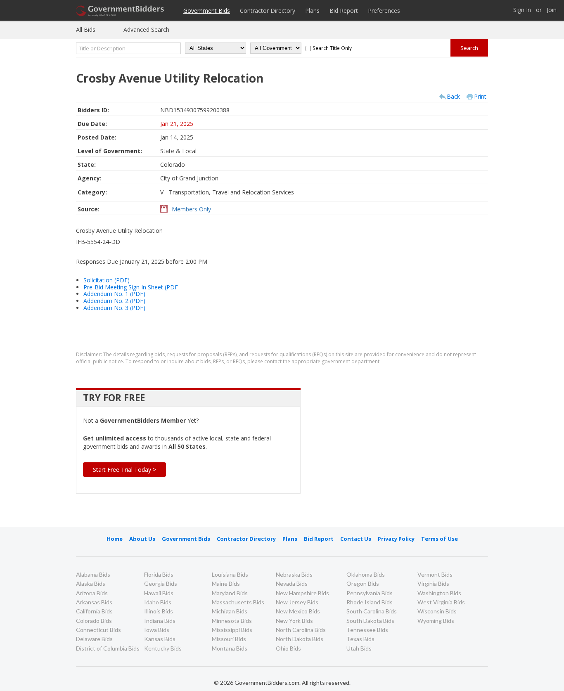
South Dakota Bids (370, 620)
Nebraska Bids (294, 574)
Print (480, 96)
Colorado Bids (94, 620)
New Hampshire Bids (302, 592)
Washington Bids (439, 592)
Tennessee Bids (367, 629)
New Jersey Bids (297, 602)
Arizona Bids (92, 592)
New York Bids (294, 620)
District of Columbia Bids (108, 648)
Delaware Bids (94, 638)
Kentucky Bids (163, 648)
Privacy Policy (396, 538)
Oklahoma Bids (365, 574)
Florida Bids (158, 574)
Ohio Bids (288, 648)
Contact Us (355, 538)
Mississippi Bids (232, 629)
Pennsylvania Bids (369, 592)
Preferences (384, 10)
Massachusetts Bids (238, 602)
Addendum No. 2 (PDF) (114, 301)
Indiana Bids (159, 620)
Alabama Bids (93, 574)
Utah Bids (359, 648)
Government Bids (206, 10)
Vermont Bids (435, 574)
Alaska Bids (90, 583)
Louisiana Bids (230, 574)
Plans (312, 10)
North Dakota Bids (299, 638)
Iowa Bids (156, 629)
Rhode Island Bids (369, 602)
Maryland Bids (230, 592)
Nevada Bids (292, 583)
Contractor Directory (267, 10)
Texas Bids (360, 638)
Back (453, 96)
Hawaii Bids (158, 592)
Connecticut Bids (98, 629)
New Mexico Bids (298, 611)
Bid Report (343, 10)
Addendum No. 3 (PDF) (114, 308)
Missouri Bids (229, 638)
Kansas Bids (159, 638)
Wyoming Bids (435, 620)
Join (552, 10)
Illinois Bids (158, 611)
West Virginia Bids (441, 602)
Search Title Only (332, 48)
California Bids (94, 611)
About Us (142, 538)
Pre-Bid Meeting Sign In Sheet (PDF (130, 287)
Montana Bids (229, 648)
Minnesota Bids (232, 620)
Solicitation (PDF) (106, 280)
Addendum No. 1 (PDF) (114, 294)
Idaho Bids (157, 602)
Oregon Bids (362, 583)
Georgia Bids (160, 583)
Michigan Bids (229, 611)
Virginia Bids (433, 583)
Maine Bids (226, 583)
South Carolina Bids (371, 611)
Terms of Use (439, 538)
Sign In (522, 10)
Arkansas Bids (94, 602)
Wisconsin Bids (437, 611)
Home (115, 538)
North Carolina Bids (301, 629)
